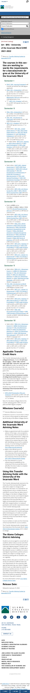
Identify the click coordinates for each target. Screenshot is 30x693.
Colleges (4, 1)
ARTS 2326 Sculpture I (15, 143)
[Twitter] (5, 618)
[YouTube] (18, 618)
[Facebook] (11, 618)
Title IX (4, 657)
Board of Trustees (8, 649)
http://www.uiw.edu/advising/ (13, 447)
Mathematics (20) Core (13, 97)
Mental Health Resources (11, 661)
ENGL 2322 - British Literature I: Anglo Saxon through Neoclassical (16, 225)
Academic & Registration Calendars (14, 644)
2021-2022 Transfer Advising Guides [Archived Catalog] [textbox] (15, 17)
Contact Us (7, 634)
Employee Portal (7, 642)
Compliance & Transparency (12, 655)
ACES (3, 640)
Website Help (6, 664)
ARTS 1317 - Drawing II (13, 123)
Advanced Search (6, 33)
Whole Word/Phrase (9, 29)
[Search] (27, 26)
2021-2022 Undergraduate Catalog (15, 458)
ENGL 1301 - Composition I (14, 90)
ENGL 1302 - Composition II (14, 112)
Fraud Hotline (7, 659)
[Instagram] (25, 618)
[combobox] (15, 17)
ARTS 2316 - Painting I (20, 244)
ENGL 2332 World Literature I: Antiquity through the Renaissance (16, 232)
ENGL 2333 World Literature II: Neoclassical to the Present (16, 236)
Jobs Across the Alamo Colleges (13, 653)
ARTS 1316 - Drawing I (15, 101)
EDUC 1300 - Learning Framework (16, 84)
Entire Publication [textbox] (7, 23)
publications (5, 684)
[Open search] (27, 1)
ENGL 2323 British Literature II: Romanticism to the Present (16, 229)
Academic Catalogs (8, 647)
